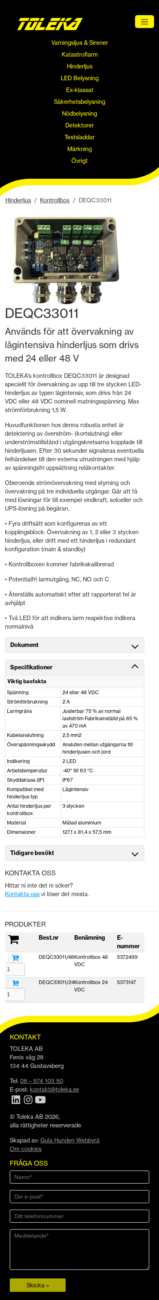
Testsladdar (79, 137)
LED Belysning (80, 78)
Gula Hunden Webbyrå (69, 1140)
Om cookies (26, 1148)
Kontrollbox (55, 200)
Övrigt (79, 160)
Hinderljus (80, 66)
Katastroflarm (80, 54)
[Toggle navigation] (144, 21)
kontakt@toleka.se (54, 1089)
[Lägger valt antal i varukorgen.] (15, 958)
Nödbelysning (79, 113)
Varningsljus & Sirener (79, 42)
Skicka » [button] (37, 1285)
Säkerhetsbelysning (79, 101)
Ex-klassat (79, 89)
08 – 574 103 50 (41, 1080)
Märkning (79, 148)
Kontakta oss (22, 893)
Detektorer (79, 125)
